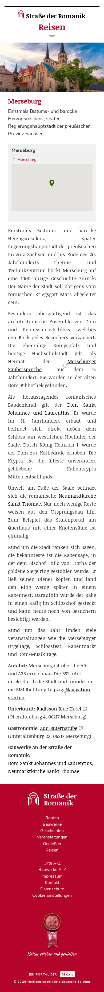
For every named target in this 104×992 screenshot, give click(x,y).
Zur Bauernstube (58, 728)
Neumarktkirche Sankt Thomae (43, 771)
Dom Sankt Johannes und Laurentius (50, 763)
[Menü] (52, 36)
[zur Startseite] (52, 17)
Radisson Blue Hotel (59, 708)
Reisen (52, 27)
